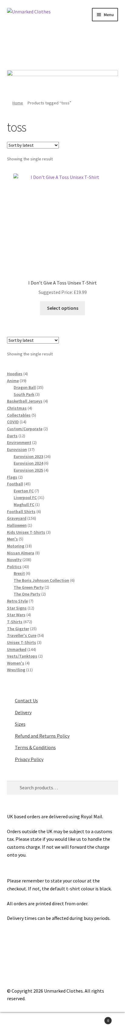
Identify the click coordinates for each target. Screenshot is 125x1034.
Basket (96, 1018)
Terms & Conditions (35, 747)
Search (62, 1023)
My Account (21, 1023)
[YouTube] (87, 47)
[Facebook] (37, 47)
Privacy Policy (29, 759)
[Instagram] (71, 47)
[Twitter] (54, 47)
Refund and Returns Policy (42, 736)
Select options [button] (62, 308)
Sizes (20, 724)
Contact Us (26, 700)
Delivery (23, 712)
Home (17, 103)
